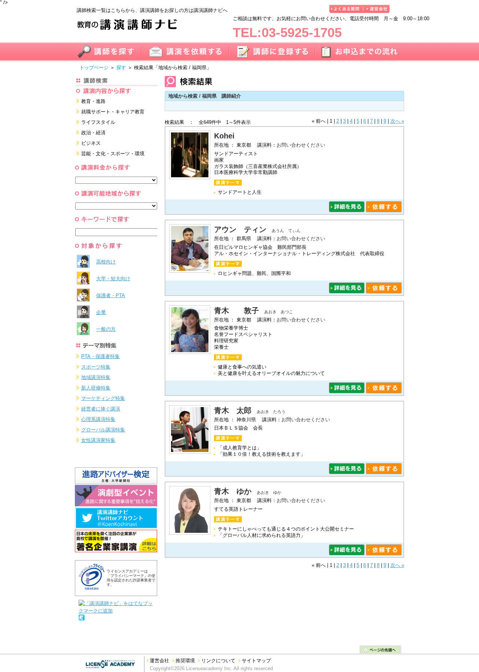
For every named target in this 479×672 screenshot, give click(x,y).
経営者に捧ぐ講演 (100, 409)
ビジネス (91, 143)
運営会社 (159, 660)
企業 (101, 312)
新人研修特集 (95, 388)
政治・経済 (93, 132)
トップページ (94, 67)
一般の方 (106, 329)
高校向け (106, 262)
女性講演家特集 (98, 440)
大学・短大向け (113, 278)
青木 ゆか (232, 491)
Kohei (228, 136)
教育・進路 (93, 101)
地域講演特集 (95, 377)
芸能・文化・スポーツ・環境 (112, 153)
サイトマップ (256, 660)
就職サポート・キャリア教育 (112, 111)
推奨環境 (185, 660)
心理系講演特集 (98, 419)
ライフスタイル (98, 122)
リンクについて (218, 660)
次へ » (397, 121)
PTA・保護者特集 (100, 356)
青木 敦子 (236, 310)
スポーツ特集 (95, 367)
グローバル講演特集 (103, 430)
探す (121, 67)
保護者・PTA (110, 295)
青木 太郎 (232, 410)
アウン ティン (240, 229)
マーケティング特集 (103, 398)
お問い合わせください (301, 145)
